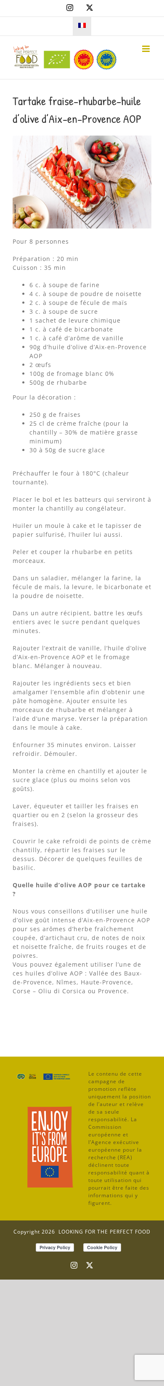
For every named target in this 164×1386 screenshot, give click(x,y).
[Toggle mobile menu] (146, 48)
